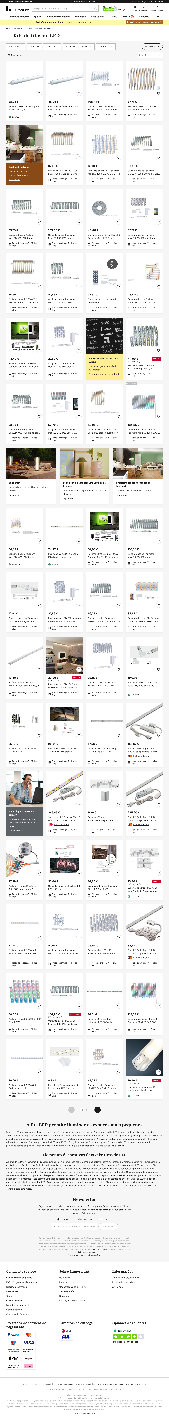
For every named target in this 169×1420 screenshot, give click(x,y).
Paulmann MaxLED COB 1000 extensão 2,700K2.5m (142, 108)
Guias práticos (79, 1300)
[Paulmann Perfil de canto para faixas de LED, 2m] (64, 91)
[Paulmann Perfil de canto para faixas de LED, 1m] (24, 91)
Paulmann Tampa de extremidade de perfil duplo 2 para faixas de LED (103, 819)
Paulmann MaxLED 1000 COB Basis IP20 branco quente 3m (63, 172)
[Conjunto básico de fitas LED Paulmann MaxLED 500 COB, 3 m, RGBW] (144, 1004)
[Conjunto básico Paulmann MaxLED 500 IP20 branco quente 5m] (144, 538)
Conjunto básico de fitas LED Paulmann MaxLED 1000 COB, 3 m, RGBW (143, 431)
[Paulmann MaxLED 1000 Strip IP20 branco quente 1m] (64, 538)
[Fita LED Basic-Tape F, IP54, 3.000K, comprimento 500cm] (144, 803)
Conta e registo (14, 1309)
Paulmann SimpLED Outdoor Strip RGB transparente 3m (22, 887)
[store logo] (17, 8)
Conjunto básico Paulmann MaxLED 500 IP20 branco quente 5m (141, 555)
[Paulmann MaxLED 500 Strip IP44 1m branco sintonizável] (24, 936)
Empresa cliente (67, 1282)
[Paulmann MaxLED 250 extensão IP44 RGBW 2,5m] (104, 936)
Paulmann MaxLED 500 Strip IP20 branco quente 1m (102, 750)
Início (8, 28)
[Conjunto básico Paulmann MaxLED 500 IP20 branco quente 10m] (64, 219)
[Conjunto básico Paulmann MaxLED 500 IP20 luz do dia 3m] (104, 602)
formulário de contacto (98, 1249)
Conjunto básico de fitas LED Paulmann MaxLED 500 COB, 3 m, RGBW (143, 1020)
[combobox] (65, 8)
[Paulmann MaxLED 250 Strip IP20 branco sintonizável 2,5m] (64, 668)
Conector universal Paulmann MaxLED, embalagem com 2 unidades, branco (23, 620)
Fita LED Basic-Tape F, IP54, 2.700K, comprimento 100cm (142, 952)
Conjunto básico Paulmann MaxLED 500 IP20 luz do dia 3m (104, 620)
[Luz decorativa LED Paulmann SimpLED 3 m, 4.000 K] (104, 870)
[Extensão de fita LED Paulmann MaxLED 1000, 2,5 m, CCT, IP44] (104, 155)
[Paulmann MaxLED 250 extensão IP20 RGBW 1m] (104, 1004)
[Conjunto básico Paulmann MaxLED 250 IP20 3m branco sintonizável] (144, 219)
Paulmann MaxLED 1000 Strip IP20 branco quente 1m (63, 555)
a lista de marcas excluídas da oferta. (87, 1255)
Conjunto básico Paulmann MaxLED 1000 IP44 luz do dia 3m (103, 108)
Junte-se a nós (66, 1291)
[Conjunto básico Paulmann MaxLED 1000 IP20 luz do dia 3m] (24, 414)
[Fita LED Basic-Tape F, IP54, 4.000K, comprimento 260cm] (144, 735)
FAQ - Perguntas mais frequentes (22, 1282)
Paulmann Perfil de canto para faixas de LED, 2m (63, 108)
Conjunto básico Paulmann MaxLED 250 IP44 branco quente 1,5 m (61, 365)
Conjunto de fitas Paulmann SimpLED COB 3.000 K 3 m (141, 301)
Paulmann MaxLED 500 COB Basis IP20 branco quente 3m (23, 301)
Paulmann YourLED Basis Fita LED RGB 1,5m (23, 750)
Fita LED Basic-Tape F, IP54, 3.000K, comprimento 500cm (142, 819)
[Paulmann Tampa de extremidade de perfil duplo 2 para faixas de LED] (104, 803)
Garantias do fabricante (18, 1314)
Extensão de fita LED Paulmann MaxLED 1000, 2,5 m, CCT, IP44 (104, 172)
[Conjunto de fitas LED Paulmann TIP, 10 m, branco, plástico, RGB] (144, 602)
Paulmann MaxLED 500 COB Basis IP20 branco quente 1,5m (103, 431)
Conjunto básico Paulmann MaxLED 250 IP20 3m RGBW (62, 431)
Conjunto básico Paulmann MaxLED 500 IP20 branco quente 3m (21, 236)
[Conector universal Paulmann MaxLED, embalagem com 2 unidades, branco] (24, 602)
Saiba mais (14, 179)
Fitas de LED (31, 28)
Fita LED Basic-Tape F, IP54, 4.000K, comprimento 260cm (142, 750)
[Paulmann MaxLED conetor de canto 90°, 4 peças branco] (144, 668)
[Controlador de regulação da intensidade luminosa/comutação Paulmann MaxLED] (104, 283)
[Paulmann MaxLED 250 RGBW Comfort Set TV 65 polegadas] (104, 538)
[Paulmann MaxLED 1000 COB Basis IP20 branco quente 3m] (64, 155)
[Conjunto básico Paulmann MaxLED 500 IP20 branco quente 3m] (24, 219)
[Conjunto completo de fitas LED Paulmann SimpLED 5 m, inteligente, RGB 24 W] (104, 219)
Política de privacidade (86, 1252)
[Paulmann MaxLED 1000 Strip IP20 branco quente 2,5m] (144, 349)
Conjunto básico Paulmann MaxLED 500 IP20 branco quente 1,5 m (61, 301)
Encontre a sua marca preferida (104, 374)
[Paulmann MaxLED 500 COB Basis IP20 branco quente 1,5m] (104, 414)
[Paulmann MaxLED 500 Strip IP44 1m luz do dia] (24, 1069)
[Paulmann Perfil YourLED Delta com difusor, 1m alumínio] (144, 1069)
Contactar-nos (16, 830)
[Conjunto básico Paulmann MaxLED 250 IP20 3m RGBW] (64, 414)
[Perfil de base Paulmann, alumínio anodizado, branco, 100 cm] (24, 668)
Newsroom (64, 1295)
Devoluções (12, 1291)
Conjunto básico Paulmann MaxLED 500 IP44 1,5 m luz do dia (63, 952)
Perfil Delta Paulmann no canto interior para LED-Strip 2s (63, 1087)
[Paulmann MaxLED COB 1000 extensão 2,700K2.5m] (144, 91)
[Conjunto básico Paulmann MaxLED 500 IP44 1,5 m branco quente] (104, 1069)
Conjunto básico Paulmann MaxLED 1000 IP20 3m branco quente (143, 172)
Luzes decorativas (18, 28)
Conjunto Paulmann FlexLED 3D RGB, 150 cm (64, 887)
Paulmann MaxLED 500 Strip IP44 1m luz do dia (22, 1087)
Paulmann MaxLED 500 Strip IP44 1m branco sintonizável (22, 952)
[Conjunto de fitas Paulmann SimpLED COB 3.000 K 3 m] (144, 283)
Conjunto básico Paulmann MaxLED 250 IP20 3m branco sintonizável (142, 236)
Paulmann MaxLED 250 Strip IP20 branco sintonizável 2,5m (63, 686)
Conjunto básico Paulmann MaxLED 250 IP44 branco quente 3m (101, 684)
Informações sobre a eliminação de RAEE (108, 1384)
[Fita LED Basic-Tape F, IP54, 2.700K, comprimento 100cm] (144, 936)
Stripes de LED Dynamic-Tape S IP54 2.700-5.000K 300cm (64, 819)
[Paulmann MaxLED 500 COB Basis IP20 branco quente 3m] (24, 283)
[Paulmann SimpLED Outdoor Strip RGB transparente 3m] (24, 870)
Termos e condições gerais (125, 1277)
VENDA (126, 16)
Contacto (11, 1295)
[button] (39, 93)
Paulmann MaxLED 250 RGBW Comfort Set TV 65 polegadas (103, 555)
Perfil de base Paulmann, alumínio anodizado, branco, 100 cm (24, 684)
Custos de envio (14, 1300)
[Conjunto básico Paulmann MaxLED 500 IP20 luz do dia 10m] (64, 1004)
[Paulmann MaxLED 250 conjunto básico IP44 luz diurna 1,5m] (64, 602)
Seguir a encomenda (16, 1286)
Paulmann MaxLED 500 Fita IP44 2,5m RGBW (24, 1020)
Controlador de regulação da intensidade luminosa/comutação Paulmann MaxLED (103, 301)
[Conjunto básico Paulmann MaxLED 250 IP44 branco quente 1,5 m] (64, 349)
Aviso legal (117, 1286)
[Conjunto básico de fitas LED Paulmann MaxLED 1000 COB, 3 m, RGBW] (144, 414)
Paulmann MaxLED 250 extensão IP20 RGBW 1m (100, 1020)
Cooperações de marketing (73, 1286)
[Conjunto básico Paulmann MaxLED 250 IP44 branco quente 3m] (104, 668)
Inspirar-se (67, 498)
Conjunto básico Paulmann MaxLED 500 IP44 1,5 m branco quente (103, 1087)
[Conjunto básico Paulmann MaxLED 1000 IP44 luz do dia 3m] (104, 91)
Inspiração (64, 1300)
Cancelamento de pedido (19, 1277)
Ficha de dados (141, 755)
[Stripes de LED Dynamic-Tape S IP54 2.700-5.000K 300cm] (64, 803)
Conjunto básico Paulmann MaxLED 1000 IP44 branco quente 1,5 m (21, 555)
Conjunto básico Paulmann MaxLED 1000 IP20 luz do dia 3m (23, 431)
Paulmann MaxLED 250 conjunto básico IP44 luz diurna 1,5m (64, 620)
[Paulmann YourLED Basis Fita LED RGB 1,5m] (24, 735)
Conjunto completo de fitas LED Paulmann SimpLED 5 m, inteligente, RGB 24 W (104, 236)
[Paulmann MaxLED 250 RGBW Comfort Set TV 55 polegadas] (24, 349)
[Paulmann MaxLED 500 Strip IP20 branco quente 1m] (104, 735)
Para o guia (121, 495)
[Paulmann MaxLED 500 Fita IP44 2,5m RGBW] (24, 1004)
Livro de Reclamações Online (135, 1384)
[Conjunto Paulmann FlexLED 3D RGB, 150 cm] (64, 870)
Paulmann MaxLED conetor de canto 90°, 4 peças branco (143, 684)
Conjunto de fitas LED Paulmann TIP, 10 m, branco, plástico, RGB (144, 620)
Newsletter (64, 1277)
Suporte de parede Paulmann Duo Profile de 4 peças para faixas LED (142, 889)
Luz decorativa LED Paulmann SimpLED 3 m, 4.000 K (103, 887)
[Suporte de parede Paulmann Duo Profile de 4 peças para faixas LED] (144, 870)
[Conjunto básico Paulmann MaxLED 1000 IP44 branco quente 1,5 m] (24, 538)
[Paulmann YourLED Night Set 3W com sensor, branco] (64, 735)
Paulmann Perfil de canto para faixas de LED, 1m (23, 108)
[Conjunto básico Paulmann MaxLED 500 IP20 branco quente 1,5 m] (64, 283)
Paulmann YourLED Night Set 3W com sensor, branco (62, 750)
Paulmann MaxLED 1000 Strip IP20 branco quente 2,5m (142, 367)
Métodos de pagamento (18, 1305)
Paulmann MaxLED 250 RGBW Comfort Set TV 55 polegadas (23, 365)
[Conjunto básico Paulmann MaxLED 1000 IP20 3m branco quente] (144, 155)
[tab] (15, 46)
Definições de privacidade (32, 1384)
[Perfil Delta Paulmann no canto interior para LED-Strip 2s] (64, 1069)
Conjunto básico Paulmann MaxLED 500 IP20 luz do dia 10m (62, 1022)
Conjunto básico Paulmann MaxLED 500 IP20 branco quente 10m (61, 236)
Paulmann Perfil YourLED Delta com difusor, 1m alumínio (143, 1088)
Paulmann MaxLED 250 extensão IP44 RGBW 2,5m (101, 952)
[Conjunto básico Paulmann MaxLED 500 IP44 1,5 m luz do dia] (64, 936)
